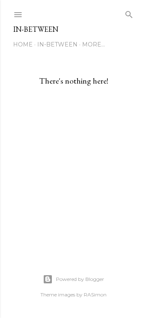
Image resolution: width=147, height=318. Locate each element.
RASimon (95, 295)
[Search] (129, 13)
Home (23, 44)
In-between (35, 29)
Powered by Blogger (80, 279)
